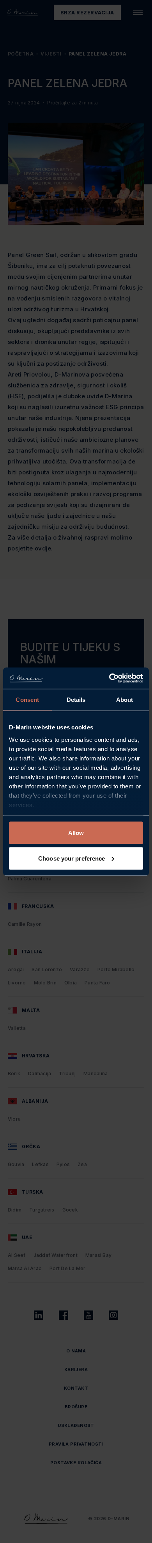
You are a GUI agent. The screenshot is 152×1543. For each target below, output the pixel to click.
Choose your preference (71, 858)
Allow (76, 833)
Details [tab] (76, 699)
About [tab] (124, 699)
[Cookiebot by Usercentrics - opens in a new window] (109, 678)
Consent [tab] (27, 699)
